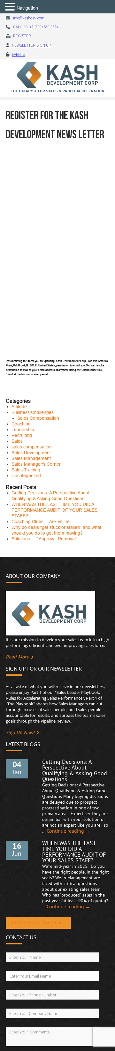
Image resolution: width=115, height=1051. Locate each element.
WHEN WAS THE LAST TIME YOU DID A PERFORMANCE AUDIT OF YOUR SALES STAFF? (54, 510)
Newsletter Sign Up (31, 45)
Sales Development (31, 452)
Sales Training (26, 469)
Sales (17, 441)
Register (22, 36)
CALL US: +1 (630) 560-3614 (35, 27)
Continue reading (68, 831)
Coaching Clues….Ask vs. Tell (42, 521)
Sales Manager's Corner (36, 464)
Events (18, 54)
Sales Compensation (38, 418)
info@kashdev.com (28, 18)
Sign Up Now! (20, 732)
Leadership (23, 429)
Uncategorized (26, 475)
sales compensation (32, 446)
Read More (17, 657)
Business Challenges (33, 412)
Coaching (21, 423)
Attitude (19, 406)
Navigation (27, 8)
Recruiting (22, 435)
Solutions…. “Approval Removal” (44, 538)
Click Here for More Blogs (38, 923)
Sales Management (31, 458)
